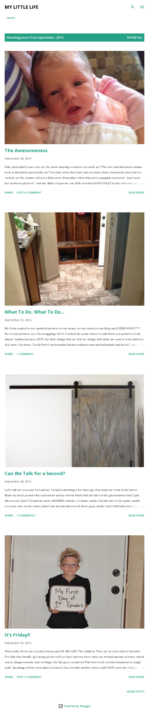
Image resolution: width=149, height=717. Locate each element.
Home (11, 18)
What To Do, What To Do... (34, 312)
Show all (134, 37)
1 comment (25, 354)
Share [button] (9, 192)
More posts (135, 691)
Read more (136, 192)
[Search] (132, 7)
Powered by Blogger (77, 706)
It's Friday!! (17, 635)
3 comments (26, 515)
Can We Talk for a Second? (35, 473)
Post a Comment (29, 192)
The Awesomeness (26, 150)
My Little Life (21, 7)
